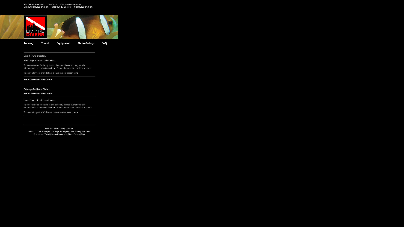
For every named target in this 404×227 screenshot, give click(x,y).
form (53, 68)
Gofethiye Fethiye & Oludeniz (37, 89)
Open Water (42, 131)
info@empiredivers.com (70, 4)
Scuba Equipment (59, 134)
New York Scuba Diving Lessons (59, 129)
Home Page (29, 60)
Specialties (38, 134)
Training (28, 43)
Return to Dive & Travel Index (38, 79)
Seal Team (85, 131)
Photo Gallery (85, 43)
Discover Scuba (73, 131)
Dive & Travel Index (45, 60)
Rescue (61, 131)
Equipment (63, 43)
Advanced (52, 131)
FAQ (104, 43)
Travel (45, 43)
